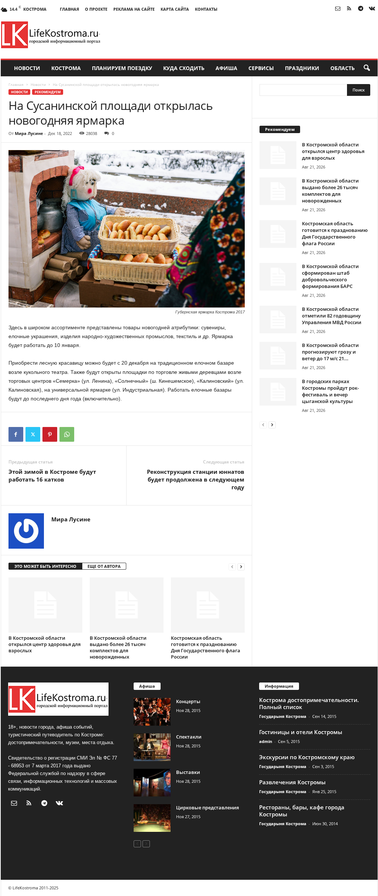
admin (265, 741)
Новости (27, 68)
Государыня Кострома (282, 716)
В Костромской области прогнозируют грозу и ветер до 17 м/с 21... (330, 352)
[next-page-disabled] (146, 843)
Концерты (188, 701)
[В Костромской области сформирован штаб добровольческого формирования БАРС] (278, 277)
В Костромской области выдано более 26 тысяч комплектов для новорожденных (118, 647)
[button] (366, 68)
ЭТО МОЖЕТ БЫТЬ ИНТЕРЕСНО (45, 566)
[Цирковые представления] (152, 818)
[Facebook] (15, 434)
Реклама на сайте (134, 9)
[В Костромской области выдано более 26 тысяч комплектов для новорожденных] (127, 605)
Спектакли (189, 736)
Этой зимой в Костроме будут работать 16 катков (52, 475)
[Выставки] (152, 782)
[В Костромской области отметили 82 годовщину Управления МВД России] (278, 319)
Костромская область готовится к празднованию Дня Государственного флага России (205, 647)
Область (342, 68)
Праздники (302, 68)
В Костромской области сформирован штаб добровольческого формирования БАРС (330, 276)
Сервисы (261, 68)
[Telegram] (360, 9)
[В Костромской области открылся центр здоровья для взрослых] (45, 605)
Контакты (206, 9)
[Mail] (337, 9)
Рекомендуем (48, 92)
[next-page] (241, 566)
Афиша (226, 68)
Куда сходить (184, 68)
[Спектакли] (152, 747)
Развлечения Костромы (292, 782)
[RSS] (349, 9)
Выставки (188, 772)
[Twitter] (32, 434)
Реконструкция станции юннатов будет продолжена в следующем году (195, 479)
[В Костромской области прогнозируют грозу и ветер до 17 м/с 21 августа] (278, 355)
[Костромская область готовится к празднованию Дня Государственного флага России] (208, 605)
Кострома (66, 68)
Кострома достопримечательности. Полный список (309, 703)
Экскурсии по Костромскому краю (307, 757)
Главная (69, 9)
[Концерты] (152, 712)
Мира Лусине (29, 133)
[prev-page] (232, 566)
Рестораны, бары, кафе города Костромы (301, 810)
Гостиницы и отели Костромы (300, 732)
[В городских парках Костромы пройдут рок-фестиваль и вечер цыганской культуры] (278, 392)
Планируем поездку (122, 68)
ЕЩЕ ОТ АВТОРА (104, 566)
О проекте (96, 9)
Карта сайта (175, 9)
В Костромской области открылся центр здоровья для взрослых (44, 644)
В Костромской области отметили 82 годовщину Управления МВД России (331, 316)
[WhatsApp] (66, 434)
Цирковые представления (207, 807)
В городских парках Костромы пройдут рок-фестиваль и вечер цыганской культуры (330, 391)
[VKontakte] (372, 9)
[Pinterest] (49, 434)
